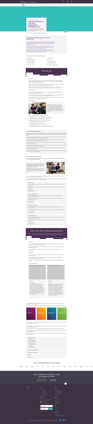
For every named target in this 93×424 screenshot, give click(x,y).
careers (72, 2)
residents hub (68, 2)
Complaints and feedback (58, 394)
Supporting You (54, 4)
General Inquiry (57, 389)
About (43, 4)
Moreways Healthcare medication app (60, 415)
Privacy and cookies (43, 390)
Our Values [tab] (30, 357)
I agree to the (45, 402)
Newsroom (56, 407)
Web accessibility (43, 391)
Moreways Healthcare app (58, 414)
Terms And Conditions (43, 394)
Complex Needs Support (32, 215)
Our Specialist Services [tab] (32, 337)
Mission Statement (57, 402)
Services (59, 4)
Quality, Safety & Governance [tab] (33, 352)
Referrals (64, 4)
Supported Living (31, 182)
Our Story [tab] (29, 354)
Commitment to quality (58, 403)
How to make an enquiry (58, 390)
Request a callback (41, 379)
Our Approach (47, 4)
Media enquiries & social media (59, 391)
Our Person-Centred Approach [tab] (33, 350)
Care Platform (63, 2)
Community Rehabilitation (32, 194)
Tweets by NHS (28, 389)
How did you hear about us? (44, 403)
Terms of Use (42, 389)
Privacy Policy (47, 402)
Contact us (56, 395)
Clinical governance (43, 395)
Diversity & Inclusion (57, 399)
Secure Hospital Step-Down (33, 205)
